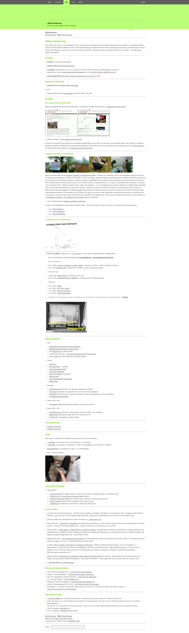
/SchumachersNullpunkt (56, 371)
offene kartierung (54, 23)
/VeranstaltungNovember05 (57, 369)
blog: (49, 2)
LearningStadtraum (84, 257)
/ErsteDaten (53, 392)
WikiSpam (64, 608)
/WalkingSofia (53, 381)
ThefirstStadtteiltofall (63, 293)
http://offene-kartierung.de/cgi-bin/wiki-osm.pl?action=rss (80, 76)
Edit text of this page (51, 618)
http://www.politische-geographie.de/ (83, 582)
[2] (80, 190)
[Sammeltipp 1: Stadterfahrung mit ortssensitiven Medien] (77, 530)
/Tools (61, 452)
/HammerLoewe (54, 376)
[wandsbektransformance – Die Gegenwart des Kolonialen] (65, 197)
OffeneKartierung (51, 32)
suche (143, 2)
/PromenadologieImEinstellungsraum (60, 379)
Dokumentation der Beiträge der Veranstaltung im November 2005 (80, 556)
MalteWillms (72, 621)
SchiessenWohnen (138, 146)
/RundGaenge (53, 389)
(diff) (78, 621)
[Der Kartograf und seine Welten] (73, 538)
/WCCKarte (52, 364)
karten (80, 2)
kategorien (58, 2)
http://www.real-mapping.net (87, 577)
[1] (78, 190)
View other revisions (66, 618)
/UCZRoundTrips (54, 367)
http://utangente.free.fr (72, 579)
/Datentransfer (53, 415)
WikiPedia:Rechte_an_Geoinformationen (61, 562)
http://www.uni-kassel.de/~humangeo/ (87, 584)
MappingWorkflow (52, 449)
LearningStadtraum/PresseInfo (103, 257)
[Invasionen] (76, 253)
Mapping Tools (61, 268)
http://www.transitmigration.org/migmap (81, 574)
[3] (88, 192)
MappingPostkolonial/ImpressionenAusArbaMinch (64, 347)
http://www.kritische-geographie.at (81, 572)
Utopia (59, 286)
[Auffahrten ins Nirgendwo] (68, 523)
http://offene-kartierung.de (66, 66)
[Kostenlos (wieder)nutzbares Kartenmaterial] (81, 354)
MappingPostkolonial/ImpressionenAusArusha (63, 349)
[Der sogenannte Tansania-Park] (71, 139)
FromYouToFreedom (63, 291)
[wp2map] (52, 442)
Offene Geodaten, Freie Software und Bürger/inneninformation (73, 545)
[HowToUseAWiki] (54, 598)
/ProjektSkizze (56, 351)
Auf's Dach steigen (63, 288)
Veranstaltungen (68, 93)
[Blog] (76, 85)
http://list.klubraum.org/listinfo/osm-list (103, 72)
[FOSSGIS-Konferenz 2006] (59, 499)
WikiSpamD (64, 611)
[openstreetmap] (56, 494)
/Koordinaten (53, 394)
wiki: (66, 2)
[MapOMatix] (55, 503)
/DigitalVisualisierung (53, 429)
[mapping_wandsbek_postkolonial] (81, 148)
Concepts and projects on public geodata (70, 265)
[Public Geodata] (56, 501)
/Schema (57, 356)
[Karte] (125, 297)
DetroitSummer (62, 276)
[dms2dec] (52, 445)
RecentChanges (67, 35)
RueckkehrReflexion (59, 214)
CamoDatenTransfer (55, 404)
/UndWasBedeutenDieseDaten (58, 396)
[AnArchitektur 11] (95, 519)
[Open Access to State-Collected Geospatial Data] (67, 496)
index (73, 2)
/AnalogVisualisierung (54, 426)
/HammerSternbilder (55, 374)
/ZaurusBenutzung (55, 412)
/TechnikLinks (53, 417)
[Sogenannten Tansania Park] (116, 107)
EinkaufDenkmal (58, 209)
